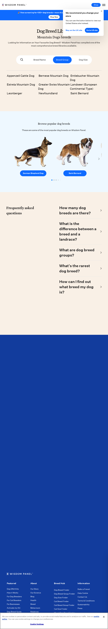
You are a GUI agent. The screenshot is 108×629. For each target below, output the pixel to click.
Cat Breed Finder (61, 601)
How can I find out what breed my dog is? (76, 286)
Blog (32, 596)
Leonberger (14, 93)
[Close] (104, 617)
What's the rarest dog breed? (74, 268)
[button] (51, 180)
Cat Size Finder (60, 609)
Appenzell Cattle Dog (20, 75)
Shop (96, 5)
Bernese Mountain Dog (53, 75)
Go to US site (92, 30)
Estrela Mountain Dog (21, 84)
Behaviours (35, 608)
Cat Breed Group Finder (64, 605)
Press (80, 608)
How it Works (12, 593)
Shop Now (54, 17)
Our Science (35, 593)
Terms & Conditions (86, 601)
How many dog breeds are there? (75, 210)
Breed (33, 604)
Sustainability (84, 604)
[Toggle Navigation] (104, 5)
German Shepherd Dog (33, 173)
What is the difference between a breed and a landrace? (77, 231)
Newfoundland (48, 93)
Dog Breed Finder (61, 590)
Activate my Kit (13, 608)
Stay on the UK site (74, 30)
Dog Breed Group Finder (64, 594)
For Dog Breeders (14, 596)
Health (33, 600)
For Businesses (13, 604)
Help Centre (83, 593)
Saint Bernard (79, 93)
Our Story (34, 589)
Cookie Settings (37, 624)
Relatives (34, 612)
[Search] (21, 59)
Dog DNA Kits (13, 589)
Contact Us (82, 597)
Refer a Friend (84, 589)
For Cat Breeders (14, 600)
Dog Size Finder (61, 597)
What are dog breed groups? (76, 252)
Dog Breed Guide (14, 612)
